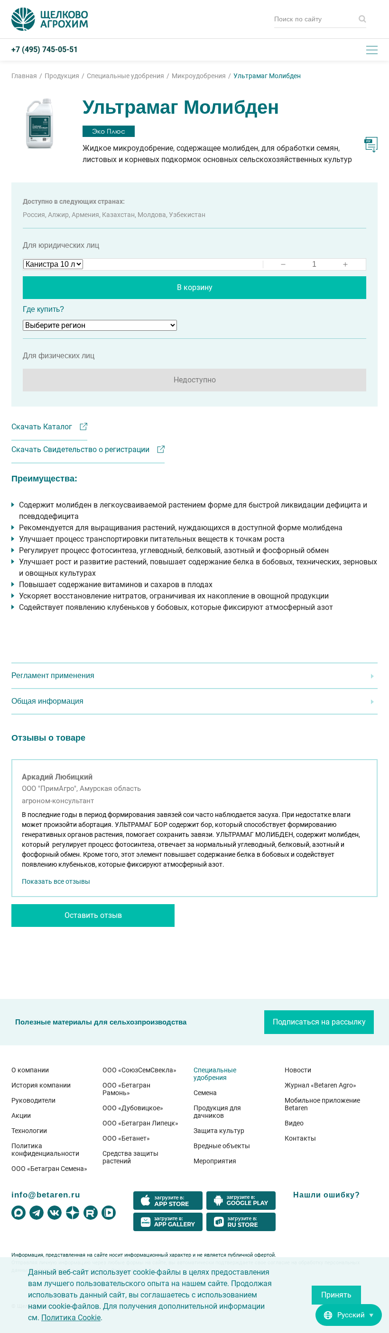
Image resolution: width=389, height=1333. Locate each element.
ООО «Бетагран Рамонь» (126, 1089)
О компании (30, 1070)
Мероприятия (215, 1161)
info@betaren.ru (45, 1194)
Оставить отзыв (93, 915)
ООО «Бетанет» (126, 1138)
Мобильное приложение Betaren (322, 1104)
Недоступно (195, 379)
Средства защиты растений (130, 1157)
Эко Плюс (108, 131)
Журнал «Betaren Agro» (320, 1085)
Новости (298, 1070)
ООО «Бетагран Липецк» (140, 1123)
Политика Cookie (71, 1317)
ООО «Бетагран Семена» (49, 1168)
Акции (21, 1115)
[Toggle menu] (372, 50)
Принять (336, 1294)
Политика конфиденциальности (45, 1149)
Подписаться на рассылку (319, 1021)
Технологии (29, 1130)
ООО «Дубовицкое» (132, 1108)
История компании (41, 1085)
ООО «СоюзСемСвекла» (139, 1070)
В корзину (195, 287)
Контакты (300, 1138)
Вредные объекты (222, 1146)
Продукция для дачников (217, 1111)
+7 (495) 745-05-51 (44, 49)
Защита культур (219, 1130)
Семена (205, 1093)
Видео (294, 1123)
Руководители (33, 1100)
